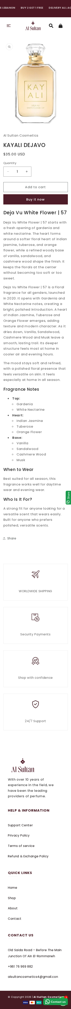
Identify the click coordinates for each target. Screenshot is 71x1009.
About (13, 908)
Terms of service (21, 846)
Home (12, 888)
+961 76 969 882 (20, 966)
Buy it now (35, 199)
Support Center (20, 825)
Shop (12, 898)
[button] (8, 25)
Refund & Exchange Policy (28, 856)
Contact (14, 919)
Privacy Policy (19, 835)
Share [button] (11, 538)
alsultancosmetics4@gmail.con (33, 977)
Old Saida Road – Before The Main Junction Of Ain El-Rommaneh (35, 953)
